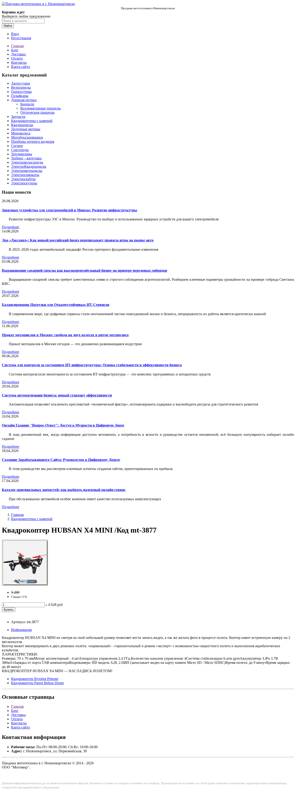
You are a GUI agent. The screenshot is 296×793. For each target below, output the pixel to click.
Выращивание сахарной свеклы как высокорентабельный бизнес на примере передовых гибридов (84, 270)
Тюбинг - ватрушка (26, 158)
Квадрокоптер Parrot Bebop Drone (37, 683)
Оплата (17, 58)
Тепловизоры (21, 154)
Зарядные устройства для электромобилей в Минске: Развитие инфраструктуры (69, 210)
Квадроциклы (22, 125)
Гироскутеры (21, 92)
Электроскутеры (24, 183)
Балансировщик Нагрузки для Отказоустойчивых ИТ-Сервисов (55, 305)
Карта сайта (20, 67)
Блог (14, 50)
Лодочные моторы (25, 129)
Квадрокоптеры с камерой (31, 121)
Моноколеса (20, 133)
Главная (17, 46)
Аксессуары (20, 83)
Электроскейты (23, 179)
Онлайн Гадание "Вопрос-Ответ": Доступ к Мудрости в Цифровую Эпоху (63, 425)
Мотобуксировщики (27, 137)
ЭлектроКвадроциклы (28, 166)
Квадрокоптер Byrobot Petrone (34, 679)
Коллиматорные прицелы (40, 108)
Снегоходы (20, 150)
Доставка (18, 54)
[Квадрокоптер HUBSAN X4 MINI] (25, 584)
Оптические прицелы (37, 112)
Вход (15, 34)
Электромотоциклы (26, 171)
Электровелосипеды (27, 162)
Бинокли (27, 104)
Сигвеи (17, 146)
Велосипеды (21, 87)
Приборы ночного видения (32, 141)
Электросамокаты (25, 175)
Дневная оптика (24, 100)
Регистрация (21, 38)
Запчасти (18, 117)
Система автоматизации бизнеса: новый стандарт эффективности (57, 395)
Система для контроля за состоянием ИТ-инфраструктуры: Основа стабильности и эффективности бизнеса (92, 365)
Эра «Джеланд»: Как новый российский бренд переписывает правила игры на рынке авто (78, 240)
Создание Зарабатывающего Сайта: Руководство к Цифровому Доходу (61, 460)
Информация (21, 630)
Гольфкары (19, 96)
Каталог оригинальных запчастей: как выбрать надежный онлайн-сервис (64, 490)
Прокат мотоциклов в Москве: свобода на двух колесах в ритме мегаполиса (65, 335)
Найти (8, 25)
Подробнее (10, 227)
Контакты (19, 62)
